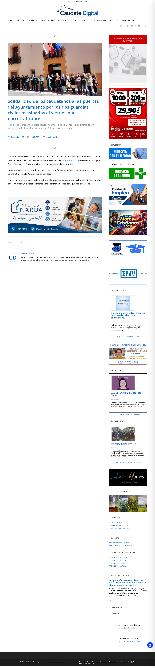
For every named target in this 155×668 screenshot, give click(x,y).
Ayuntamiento (52, 137)
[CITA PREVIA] (128, 153)
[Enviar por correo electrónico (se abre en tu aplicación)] (139, 25)
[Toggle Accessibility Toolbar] (150, 645)
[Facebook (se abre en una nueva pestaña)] (124, 25)
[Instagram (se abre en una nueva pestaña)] (128, 25)
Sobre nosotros (84, 662)
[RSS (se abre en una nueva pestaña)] (135, 25)
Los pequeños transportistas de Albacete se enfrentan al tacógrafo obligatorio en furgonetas (128, 583)
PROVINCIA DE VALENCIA (118, 563)
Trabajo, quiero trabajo (123, 443)
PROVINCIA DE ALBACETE (118, 557)
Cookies (95, 662)
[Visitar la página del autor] (12, 257)
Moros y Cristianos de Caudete (120, 545)
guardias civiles (72, 160)
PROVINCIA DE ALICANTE (118, 560)
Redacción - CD (17, 137)
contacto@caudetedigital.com (128, 628)
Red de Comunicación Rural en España (128, 641)
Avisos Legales (114, 662)
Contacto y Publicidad (86, 663)
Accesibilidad (125, 662)
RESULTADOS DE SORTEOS (119, 528)
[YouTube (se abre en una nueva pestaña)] (132, 25)
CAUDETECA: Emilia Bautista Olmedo (126, 394)
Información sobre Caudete (119, 543)
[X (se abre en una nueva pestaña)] (121, 25)
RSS (133, 662)
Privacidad (103, 662)
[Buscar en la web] (144, 25)
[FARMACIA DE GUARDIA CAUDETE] (128, 173)
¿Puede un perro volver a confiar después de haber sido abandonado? (128, 315)
